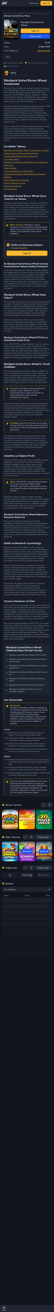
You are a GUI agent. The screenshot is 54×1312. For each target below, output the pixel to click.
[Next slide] (49, 804)
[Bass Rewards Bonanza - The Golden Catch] (10, 851)
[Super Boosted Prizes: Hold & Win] (27, 819)
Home (6, 13)
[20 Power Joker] (44, 819)
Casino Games (18, 13)
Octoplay (27, 811)
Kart (29, 13)
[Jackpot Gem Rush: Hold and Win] (10, 819)
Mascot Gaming (10, 811)
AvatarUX (44, 811)
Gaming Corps (41, 13)
